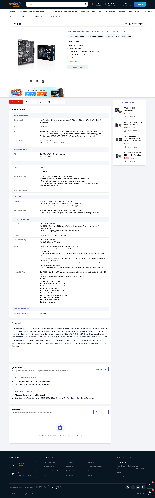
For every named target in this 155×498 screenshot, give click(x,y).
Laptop (19, 11)
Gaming (137, 11)
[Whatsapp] (127, 487)
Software (99, 11)
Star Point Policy (71, 471)
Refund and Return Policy (52, 471)
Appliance (148, 11)
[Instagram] (143, 487)
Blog (45, 475)
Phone (48, 11)
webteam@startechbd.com (126, 476)
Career (90, 471)
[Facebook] (133, 487)
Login (130, 5)
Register (125, 5)
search (85, 4)
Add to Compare (136, 24)
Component (27, 11)
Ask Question (101, 369)
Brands (90, 475)
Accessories (121, 11)
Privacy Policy (70, 466)
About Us (91, 462)
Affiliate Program (49, 462)
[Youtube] (138, 487)
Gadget (130, 11)
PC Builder (139, 4)
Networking (90, 11)
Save (124, 24)
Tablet (54, 11)
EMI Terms (69, 462)
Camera (75, 11)
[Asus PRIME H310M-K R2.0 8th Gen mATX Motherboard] (36, 52)
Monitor (36, 11)
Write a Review (101, 412)
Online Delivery (49, 466)
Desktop (12, 11)
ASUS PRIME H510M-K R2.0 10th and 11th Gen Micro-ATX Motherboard (132, 139)
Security (82, 11)
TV (143, 11)
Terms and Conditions (95, 466)
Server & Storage (110, 11)
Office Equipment (64, 11)
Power (42, 11)
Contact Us (69, 475)
